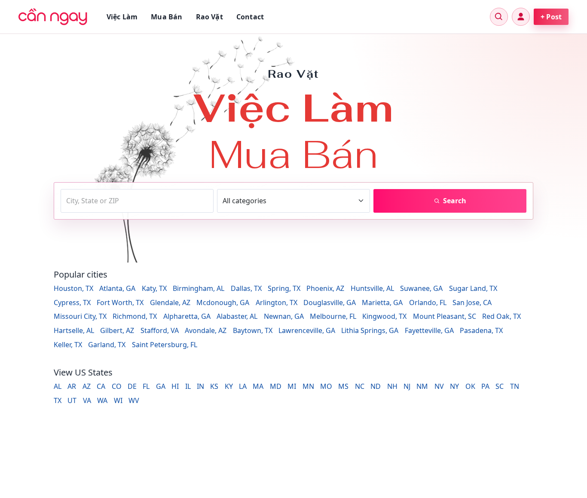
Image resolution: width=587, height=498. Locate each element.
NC (359, 386)
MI (291, 386)
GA (160, 386)
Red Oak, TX (501, 316)
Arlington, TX (276, 302)
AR (71, 386)
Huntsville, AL (372, 288)
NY (454, 386)
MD (275, 386)
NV (439, 386)
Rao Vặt (209, 16)
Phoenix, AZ (325, 288)
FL (146, 386)
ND (375, 386)
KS (214, 386)
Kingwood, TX (384, 316)
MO (326, 386)
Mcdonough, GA (222, 302)
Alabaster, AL (237, 316)
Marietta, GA (382, 302)
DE (132, 386)
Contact (250, 16)
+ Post (551, 16)
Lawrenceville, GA (306, 330)
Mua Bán (166, 16)
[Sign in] (521, 17)
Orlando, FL (427, 302)
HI (175, 386)
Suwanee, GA (421, 288)
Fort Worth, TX (120, 302)
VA (87, 400)
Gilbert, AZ (117, 330)
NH (392, 386)
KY (229, 386)
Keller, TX (68, 344)
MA (258, 386)
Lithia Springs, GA (369, 330)
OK (470, 386)
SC (499, 386)
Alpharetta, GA (187, 316)
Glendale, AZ (170, 302)
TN (514, 386)
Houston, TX (73, 288)
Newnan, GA (284, 316)
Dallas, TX (246, 288)
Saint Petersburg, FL (164, 344)
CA (101, 386)
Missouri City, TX (80, 316)
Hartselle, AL (74, 330)
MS (343, 386)
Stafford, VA (160, 330)
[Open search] (499, 17)
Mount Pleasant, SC (444, 316)
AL (57, 386)
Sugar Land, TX (473, 288)
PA (485, 386)
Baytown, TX (252, 330)
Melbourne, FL (333, 316)
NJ (407, 386)
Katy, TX (154, 288)
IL (188, 386)
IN (200, 386)
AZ (87, 386)
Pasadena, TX (481, 330)
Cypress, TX (72, 302)
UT (71, 400)
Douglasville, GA (329, 302)
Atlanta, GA (117, 288)
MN (308, 386)
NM (422, 386)
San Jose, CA (472, 302)
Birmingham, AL (198, 288)
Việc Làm (122, 16)
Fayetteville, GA (429, 330)
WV (133, 400)
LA (243, 386)
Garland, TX (106, 344)
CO (117, 386)
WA (102, 400)
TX (57, 400)
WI (118, 400)
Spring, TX (284, 288)
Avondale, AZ (205, 330)
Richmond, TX (135, 316)
